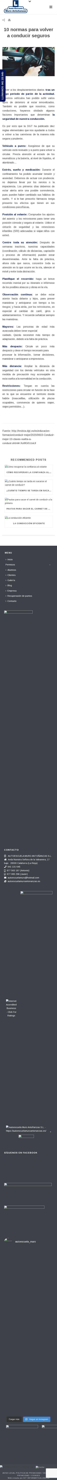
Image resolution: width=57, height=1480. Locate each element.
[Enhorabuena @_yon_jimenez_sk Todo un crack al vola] (28, 1399)
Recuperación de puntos (19, 596)
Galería (11, 580)
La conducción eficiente (29, 523)
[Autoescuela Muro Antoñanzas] (16, 1467)
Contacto (11, 601)
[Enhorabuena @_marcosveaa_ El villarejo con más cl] (28, 1369)
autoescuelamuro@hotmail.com (23, 877)
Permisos (10, 564)
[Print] (11, 20)
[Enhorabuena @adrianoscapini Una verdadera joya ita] (28, 1266)
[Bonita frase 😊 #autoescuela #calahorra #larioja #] (28, 1286)
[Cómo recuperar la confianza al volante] (29, 467)
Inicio (10, 559)
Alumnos (11, 570)
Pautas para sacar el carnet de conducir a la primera (29, 509)
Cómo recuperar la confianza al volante (29, 472)
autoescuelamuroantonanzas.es (24, 881)
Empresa (11, 590)
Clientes (11, 575)
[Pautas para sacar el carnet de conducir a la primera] (29, 501)
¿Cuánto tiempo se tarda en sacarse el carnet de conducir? (29, 491)
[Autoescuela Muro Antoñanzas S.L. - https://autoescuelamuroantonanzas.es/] (26, 1128)
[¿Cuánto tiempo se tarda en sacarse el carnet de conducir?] (29, 483)
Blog (9, 585)
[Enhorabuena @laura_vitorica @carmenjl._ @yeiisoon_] (28, 1336)
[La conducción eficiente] (29, 518)
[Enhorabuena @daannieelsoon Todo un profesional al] (28, 1304)
